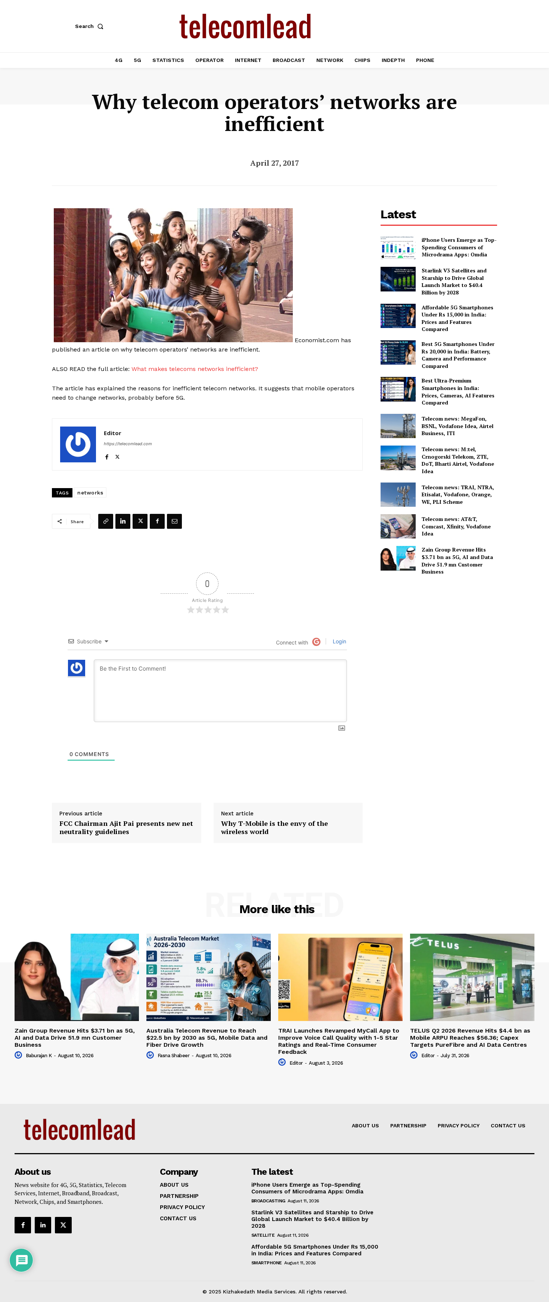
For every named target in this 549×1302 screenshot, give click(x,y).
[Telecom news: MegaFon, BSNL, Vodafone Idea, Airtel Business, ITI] (398, 426)
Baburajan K (39, 1055)
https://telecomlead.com (128, 443)
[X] (117, 455)
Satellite (263, 1235)
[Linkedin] (122, 521)
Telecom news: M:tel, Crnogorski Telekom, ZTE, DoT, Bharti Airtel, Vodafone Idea (458, 460)
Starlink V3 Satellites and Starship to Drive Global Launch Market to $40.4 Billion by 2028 (454, 281)
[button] (90, 26)
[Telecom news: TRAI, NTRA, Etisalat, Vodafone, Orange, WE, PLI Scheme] (398, 495)
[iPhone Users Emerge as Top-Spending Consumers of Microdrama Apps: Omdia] (398, 247)
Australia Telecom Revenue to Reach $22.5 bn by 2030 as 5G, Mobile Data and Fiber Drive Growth (206, 1037)
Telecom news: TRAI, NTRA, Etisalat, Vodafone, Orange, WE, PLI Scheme (458, 494)
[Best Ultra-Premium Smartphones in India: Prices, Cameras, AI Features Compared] (398, 389)
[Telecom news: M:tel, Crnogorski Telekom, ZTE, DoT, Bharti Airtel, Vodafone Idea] (398, 458)
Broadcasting (268, 1200)
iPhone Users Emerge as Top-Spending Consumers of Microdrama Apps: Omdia (459, 247)
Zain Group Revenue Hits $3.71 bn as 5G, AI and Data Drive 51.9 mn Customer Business (457, 560)
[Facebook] (106, 455)
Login (338, 641)
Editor (112, 433)
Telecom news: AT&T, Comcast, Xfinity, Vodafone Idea (456, 526)
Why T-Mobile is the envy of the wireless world (274, 827)
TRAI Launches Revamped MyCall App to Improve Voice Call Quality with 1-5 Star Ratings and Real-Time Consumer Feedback (338, 1041)
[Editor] (78, 444)
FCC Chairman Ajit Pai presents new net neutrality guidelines (126, 827)
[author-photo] (19, 1055)
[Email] (174, 521)
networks (90, 493)
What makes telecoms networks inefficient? (194, 368)
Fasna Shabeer (174, 1055)
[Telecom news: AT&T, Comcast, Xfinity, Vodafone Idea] (398, 526)
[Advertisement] (439, 634)
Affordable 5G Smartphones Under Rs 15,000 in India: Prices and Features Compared (457, 318)
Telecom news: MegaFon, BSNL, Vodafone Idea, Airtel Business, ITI (457, 426)
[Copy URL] (105, 521)
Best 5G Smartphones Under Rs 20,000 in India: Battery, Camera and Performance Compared (458, 354)
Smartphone (266, 1262)
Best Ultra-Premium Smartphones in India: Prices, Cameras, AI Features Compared (458, 391)
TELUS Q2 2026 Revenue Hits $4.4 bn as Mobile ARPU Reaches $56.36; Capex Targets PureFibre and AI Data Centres (470, 1037)
